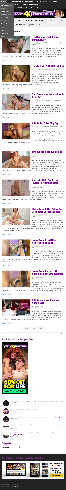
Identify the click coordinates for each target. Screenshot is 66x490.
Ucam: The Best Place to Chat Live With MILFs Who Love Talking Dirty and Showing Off (36, 417)
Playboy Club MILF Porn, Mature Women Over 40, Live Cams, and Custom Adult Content (36, 401)
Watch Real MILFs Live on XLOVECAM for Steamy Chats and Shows (21, 8)
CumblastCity (5, 17)
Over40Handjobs (6, 5)
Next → (41, 328)
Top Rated (51, 20)
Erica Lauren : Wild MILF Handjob (48, 66)
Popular (10, 398)
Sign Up (39, 25)
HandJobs (29, 20)
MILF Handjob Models (15, 1)
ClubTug (3, 27)
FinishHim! (4, 30)
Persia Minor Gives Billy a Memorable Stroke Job (44, 241)
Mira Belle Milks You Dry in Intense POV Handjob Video (45, 181)
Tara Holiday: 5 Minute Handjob (47, 151)
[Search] (61, 334)
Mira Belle (52, 186)
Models (20, 20)
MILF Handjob (53, 42)
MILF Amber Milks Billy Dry (45, 123)
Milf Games (14, 4)
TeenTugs (4, 8)
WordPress (8, 486)
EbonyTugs (4, 20)
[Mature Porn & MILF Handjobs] (33, 17)
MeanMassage (5, 14)
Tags (15, 398)
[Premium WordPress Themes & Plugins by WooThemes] (18, 486)
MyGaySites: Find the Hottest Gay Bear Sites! (23, 409)
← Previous (25, 328)
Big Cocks (31, 25)
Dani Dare (48, 100)
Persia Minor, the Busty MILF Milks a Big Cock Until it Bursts (47, 272)
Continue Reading (6, 60)
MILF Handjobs (40, 20)
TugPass (3, 36)
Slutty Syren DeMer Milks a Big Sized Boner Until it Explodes (47, 210)
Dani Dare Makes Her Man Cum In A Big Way (48, 95)
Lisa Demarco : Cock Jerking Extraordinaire (45, 38)
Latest (4, 398)
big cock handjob (47, 126)
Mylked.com (53, 1)
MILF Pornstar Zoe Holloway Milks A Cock (45, 301)
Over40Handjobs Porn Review (29, 4)
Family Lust (4, 33)
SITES (3, 1)
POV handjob (40, 187)
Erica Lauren (45, 69)
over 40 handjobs (54, 155)
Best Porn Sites (29, 1)
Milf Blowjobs (20, 25)
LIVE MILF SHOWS (42, 1)
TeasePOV (4, 24)
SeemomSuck (5, 11)
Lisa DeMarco (46, 42)
